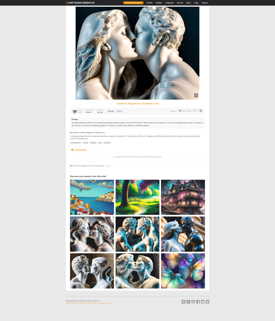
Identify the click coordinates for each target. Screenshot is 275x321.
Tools (180, 3)
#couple (85, 143)
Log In (108, 166)
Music (159, 3)
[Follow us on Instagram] (203, 301)
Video (150, 3)
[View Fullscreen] (196, 95)
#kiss (100, 143)
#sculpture (107, 143)
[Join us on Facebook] (198, 301)
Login (196, 3)
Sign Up (205, 3)
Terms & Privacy (71, 303)
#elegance (93, 143)
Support (109, 303)
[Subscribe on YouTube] (193, 301)
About (188, 3)
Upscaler (170, 3)
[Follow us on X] (207, 301)
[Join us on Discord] (183, 302)
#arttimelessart (76, 143)
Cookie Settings (84, 303)
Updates (101, 303)
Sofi (80, 112)
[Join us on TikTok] (188, 302)
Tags (94, 303)
